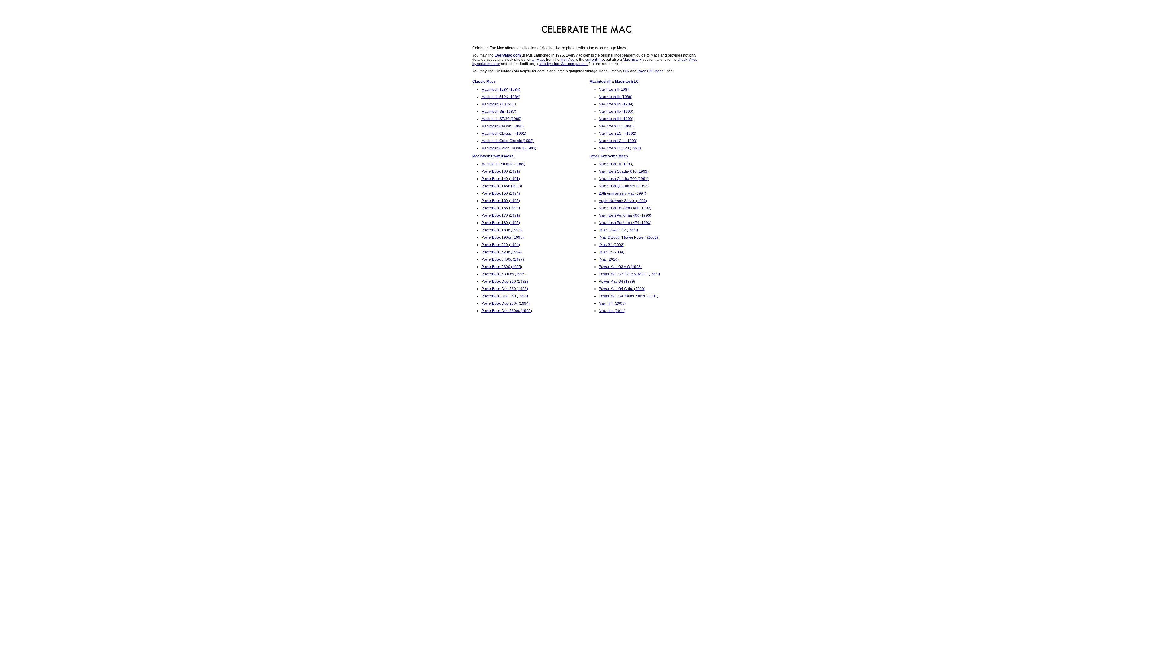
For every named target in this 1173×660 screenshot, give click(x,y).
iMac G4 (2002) (611, 245)
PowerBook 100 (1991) (500, 171)
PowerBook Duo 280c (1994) (505, 303)
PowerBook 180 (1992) (500, 223)
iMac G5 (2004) (611, 252)
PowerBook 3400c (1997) (502, 259)
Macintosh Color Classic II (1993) (508, 148)
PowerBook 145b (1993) (501, 186)
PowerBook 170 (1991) (500, 215)
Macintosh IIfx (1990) (616, 111)
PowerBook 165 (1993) (500, 208)
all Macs (538, 59)
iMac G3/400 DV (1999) (618, 230)
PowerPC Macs (650, 71)
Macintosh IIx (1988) (615, 97)
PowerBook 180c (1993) (501, 230)
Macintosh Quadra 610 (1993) (624, 171)
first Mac (567, 59)
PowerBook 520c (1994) (501, 252)
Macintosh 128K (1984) (500, 89)
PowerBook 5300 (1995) (501, 267)
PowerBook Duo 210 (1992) (504, 281)
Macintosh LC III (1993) (618, 141)
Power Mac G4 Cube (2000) (622, 289)
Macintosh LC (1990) (616, 126)
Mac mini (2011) (612, 311)
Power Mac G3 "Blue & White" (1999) (629, 274)
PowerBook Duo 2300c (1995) (506, 311)
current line (594, 59)
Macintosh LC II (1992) (617, 133)
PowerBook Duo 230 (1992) (504, 289)
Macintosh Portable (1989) (503, 164)
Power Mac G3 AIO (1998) (620, 267)
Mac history (632, 59)
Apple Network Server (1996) (623, 201)
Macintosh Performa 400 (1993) (625, 215)
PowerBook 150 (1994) (500, 193)
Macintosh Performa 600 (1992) (625, 208)
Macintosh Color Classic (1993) (507, 141)
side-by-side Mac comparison (563, 64)
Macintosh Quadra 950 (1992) (624, 186)
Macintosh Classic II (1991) (503, 133)
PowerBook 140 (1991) (500, 179)
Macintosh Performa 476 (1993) (625, 223)
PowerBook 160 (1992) (500, 201)
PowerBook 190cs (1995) (502, 237)
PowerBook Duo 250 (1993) (504, 296)
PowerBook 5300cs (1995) (503, 274)
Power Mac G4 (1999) (617, 281)
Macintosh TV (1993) (616, 164)
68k (626, 71)
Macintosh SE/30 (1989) (501, 119)
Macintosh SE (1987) (498, 111)
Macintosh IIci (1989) (616, 104)
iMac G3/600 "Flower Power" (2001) (628, 237)
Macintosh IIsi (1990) (616, 119)
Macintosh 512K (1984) (500, 97)
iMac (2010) (609, 259)
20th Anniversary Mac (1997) (622, 193)
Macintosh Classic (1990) (502, 126)
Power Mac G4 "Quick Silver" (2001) (628, 296)
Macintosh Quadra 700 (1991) (624, 179)
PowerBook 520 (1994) (500, 245)
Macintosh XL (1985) (498, 104)
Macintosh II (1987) (614, 89)
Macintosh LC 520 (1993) (620, 148)
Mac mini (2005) (612, 303)
